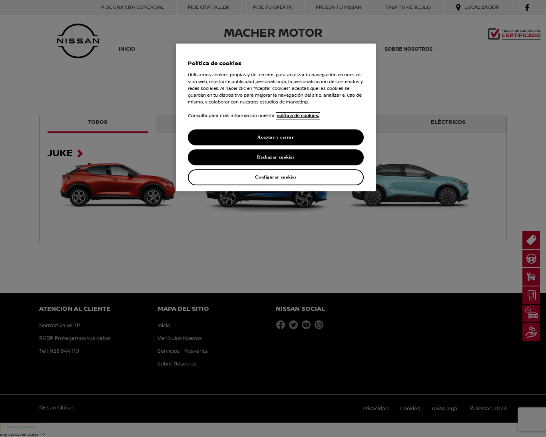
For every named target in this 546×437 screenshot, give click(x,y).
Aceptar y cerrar (275, 137)
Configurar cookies (275, 177)
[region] (276, 117)
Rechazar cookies (275, 157)
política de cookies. (298, 116)
